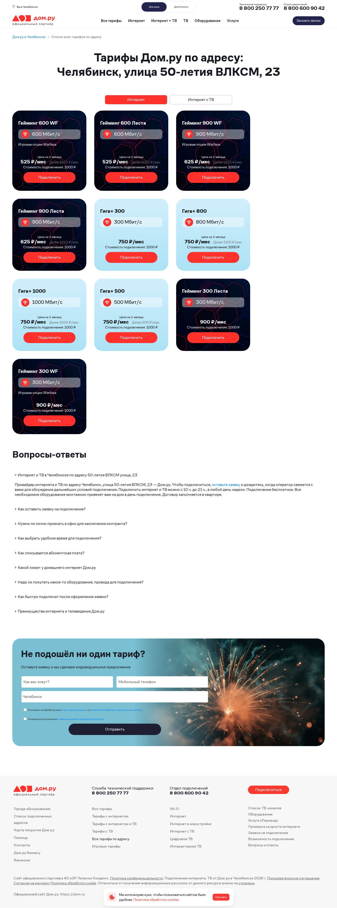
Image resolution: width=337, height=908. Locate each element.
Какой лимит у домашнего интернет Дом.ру (57, 567)
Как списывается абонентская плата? (51, 553)
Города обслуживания (32, 808)
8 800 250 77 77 (110, 793)
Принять (221, 897)
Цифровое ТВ (181, 838)
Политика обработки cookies (156, 899)
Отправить (115, 729)
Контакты (22, 845)
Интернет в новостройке (190, 823)
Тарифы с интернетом (110, 816)
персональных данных (75, 710)
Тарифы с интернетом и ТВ (114, 823)
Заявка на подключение (268, 832)
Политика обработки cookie (73, 883)
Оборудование (208, 20)
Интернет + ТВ (164, 20)
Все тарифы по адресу (110, 838)
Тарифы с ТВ (102, 831)
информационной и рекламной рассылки (80, 719)
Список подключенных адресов (33, 819)
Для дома (154, 6)
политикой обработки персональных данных (117, 710)
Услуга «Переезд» (263, 820)
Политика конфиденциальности (136, 878)
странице (247, 883)
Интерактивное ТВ (186, 846)
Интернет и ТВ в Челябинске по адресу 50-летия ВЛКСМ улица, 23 (77, 475)
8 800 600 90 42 (304, 8)
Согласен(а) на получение (66, 719)
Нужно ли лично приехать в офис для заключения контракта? (72, 523)
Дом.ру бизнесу (27, 852)
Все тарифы (111, 20)
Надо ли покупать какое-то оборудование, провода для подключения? (80, 582)
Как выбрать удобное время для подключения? (59, 538)
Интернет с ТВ (201, 99)
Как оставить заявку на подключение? (52, 509)
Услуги (233, 20)
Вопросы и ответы (263, 845)
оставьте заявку (226, 484)
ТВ (185, 20)
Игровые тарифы (106, 846)
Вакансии (22, 860)
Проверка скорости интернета (274, 826)
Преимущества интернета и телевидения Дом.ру (61, 611)
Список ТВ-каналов (264, 808)
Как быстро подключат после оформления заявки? (63, 596)
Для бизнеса (181, 6)
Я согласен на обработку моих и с (85, 710)
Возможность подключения (271, 838)
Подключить (49, 177)
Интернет (136, 20)
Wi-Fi (174, 808)
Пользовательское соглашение (293, 878)
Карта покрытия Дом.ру (34, 830)
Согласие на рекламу (32, 883)
